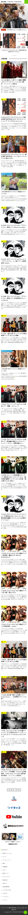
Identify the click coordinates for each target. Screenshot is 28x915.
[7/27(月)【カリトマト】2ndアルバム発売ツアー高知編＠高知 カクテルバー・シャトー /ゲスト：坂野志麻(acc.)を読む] (14, 429)
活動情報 (5, 866)
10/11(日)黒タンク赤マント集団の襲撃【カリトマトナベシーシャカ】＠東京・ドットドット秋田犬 (13, 82)
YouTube (5, 893)
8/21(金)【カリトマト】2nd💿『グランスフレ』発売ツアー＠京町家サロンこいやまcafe (13, 298)
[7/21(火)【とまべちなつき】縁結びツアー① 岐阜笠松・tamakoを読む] (14, 614)
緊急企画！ (5, 880)
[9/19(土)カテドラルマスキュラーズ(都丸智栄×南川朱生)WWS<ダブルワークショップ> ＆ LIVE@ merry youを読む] (14, 107)
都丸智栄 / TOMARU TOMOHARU (11, 1)
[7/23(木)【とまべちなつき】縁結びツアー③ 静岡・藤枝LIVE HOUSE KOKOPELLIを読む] (14, 543)
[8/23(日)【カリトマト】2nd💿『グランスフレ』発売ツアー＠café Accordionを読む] (14, 215)
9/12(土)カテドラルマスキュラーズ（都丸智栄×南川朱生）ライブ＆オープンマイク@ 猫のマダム (14, 156)
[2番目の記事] (13, 55)
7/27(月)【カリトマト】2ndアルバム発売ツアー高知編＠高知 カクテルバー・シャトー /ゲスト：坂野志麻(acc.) (13, 441)
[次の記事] (27, 43)
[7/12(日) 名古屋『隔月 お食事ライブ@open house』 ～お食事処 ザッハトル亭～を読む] (14, 684)
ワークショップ (7, 860)
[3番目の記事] (14, 55)
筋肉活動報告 (6, 886)
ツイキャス (5, 896)
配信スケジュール (7, 173)
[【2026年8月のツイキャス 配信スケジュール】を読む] (14, 181)
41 (17, 790)
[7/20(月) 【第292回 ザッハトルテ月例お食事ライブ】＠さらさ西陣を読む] (14, 649)
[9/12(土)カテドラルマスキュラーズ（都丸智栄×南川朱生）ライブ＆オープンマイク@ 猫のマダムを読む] (14, 144)
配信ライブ (5, 873)
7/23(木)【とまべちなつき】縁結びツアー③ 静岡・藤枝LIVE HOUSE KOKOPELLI (14, 555)
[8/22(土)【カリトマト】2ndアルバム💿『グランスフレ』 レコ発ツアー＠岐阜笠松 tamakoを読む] (14, 249)
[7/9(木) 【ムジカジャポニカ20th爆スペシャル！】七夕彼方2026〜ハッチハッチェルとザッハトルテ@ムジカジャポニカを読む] (14, 720)
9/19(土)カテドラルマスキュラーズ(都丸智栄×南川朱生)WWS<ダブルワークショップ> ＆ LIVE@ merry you (13, 119)
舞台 (4, 863)
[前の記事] (1, 43)
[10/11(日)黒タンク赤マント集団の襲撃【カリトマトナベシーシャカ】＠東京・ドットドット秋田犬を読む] (14, 69)
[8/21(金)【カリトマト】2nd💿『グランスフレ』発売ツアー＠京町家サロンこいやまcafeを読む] (14, 286)
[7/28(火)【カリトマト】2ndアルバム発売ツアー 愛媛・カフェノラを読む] (14, 394)
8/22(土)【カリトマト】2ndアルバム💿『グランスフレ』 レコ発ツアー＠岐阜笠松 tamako (13, 261)
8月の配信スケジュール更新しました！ (17, 29)
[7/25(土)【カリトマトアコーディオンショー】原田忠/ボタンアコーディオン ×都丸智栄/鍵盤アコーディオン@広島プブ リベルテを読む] (14, 504)
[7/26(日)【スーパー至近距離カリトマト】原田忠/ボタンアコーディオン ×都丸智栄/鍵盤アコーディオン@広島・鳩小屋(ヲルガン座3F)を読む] (14, 465)
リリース (5, 900)
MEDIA (5, 883)
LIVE (4, 62)
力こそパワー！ (7, 876)
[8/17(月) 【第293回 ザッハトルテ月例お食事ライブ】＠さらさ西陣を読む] (14, 323)
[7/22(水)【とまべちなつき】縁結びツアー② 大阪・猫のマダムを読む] (14, 580)
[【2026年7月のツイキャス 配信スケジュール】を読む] (14, 358)
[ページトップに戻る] (25, 912)
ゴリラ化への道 (7, 890)
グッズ (4, 856)
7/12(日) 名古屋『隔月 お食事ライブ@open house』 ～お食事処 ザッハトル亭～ (13, 697)
